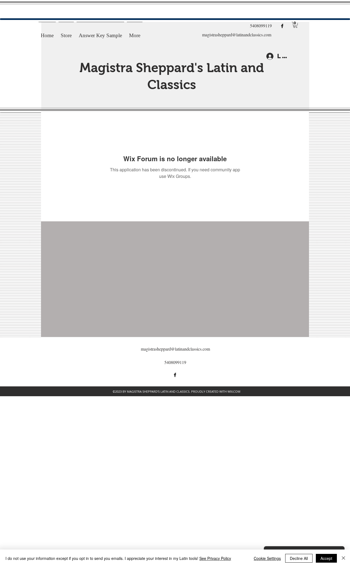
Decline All (299, 558)
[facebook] (282, 26)
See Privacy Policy (215, 558)
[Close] (343, 558)
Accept (326, 558)
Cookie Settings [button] (267, 558)
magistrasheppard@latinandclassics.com (236, 34)
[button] (295, 25)
